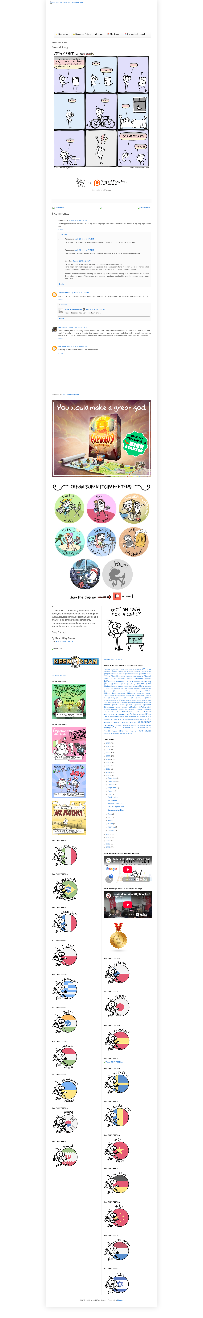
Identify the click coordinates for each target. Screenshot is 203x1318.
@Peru (133, 698)
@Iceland (140, 684)
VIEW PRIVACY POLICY (113, 659)
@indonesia (108, 686)
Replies (64, 234)
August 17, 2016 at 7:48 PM (77, 346)
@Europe (109, 681)
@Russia (122, 700)
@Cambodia (134, 673)
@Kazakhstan (115, 688)
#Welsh (122, 733)
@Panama (126, 698)
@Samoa (128, 700)
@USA (114, 709)
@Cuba (128, 676)
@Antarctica (137, 669)
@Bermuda (114, 673)
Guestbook (62, 327)
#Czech (113, 714)
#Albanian (107, 712)
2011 (108, 847)
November (112, 781)
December (112, 778)
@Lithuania (107, 691)
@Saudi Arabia (146, 700)
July (110, 794)
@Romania (114, 700)
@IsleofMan (128, 686)
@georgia (137, 681)
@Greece (114, 684)
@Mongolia (121, 693)
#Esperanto (140, 714)
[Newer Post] (144, 207)
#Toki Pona (129, 731)
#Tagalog (115, 731)
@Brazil (127, 673)
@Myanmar (140, 693)
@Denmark (147, 676)
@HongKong (130, 684)
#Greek (148, 717)
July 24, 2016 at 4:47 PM (84, 239)
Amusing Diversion (115, 804)
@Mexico (148, 691)
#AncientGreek (116, 712)
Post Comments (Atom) (70, 395)
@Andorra (128, 669)
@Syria (118, 707)
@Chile (149, 673)
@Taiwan (125, 707)
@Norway (111, 698)
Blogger (120, 1300)
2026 (108, 743)
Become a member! (59, 675)
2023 (108, 753)
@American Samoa (117, 669)
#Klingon (125, 722)
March (110, 824)
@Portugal (107, 700)
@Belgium (107, 673)
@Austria (130, 671)
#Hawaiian (107, 719)
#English (132, 714)
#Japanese (108, 722)
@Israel (135, 686)
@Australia (122, 671)
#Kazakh (117, 722)
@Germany (146, 681)
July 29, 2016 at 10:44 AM (95, 309)
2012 (108, 844)
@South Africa (140, 702)
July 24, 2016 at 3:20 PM (78, 220)
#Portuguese (108, 728)
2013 (108, 841)
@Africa (107, 669)
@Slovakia (123, 702)
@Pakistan (119, 698)
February (111, 827)
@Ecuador (121, 678)
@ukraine (107, 709)
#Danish (119, 714)
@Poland (148, 698)
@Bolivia (121, 673)
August (111, 791)
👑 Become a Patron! (81, 34)
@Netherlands (109, 696)
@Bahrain (138, 671)
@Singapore (115, 702)
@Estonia (148, 678)
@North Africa (140, 696)
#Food (125, 717)
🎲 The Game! (113, 34)
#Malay (133, 725)
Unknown (62, 346)
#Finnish (118, 717)
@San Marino (136, 700)
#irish (142, 719)
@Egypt (129, 678)
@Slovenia (131, 702)
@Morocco (131, 693)
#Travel (139, 730)
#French (132, 717)
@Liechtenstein (146, 688)
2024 (108, 750)
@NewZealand (120, 695)
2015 (108, 834)
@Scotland (107, 702)
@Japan (107, 689)
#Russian (126, 728)
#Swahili (148, 728)
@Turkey (142, 707)
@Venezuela (123, 709)
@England (139, 678)
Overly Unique (113, 797)
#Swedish (107, 731)
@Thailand (133, 707)
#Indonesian (135, 719)
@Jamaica (148, 686)
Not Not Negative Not (116, 807)
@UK (149, 707)
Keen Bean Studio (65, 641)
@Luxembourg (117, 691)
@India (148, 684)
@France (129, 681)
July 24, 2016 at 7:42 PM (84, 250)
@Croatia (122, 676)
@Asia (114, 671)
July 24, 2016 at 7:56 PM (79, 293)
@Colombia (114, 676)
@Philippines (140, 698)
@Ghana (107, 684)
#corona (107, 714)
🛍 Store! (99, 34)
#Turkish (148, 731)
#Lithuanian (126, 725)
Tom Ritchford (63, 293)
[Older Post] (58, 207)
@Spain (129, 705)
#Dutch (125, 714)
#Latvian (118, 725)
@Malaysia (139, 691)
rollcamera (128, 733)
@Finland (120, 681)
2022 (108, 756)
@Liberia (137, 688)
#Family (111, 717)
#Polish (148, 725)
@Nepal (148, 693)
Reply (60, 229)
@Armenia (107, 671)
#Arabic (125, 712)
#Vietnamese (115, 733)
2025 (108, 746)
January (111, 830)
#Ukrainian (107, 733)
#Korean (132, 722)
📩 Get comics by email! (134, 34)
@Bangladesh (146, 671)
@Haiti (122, 684)
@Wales (140, 709)
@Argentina (146, 669)
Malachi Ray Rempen (73, 309)
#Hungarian (127, 719)
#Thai (121, 731)
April (110, 820)
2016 (108, 775)
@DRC (106, 678)
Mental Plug (112, 800)
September (112, 788)
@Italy (141, 686)
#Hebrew (114, 719)
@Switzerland (109, 707)
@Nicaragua (130, 695)
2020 (108, 762)
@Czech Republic (137, 676)
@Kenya (124, 688)
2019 (108, 766)
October (111, 785)
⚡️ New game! (62, 34)
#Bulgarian (132, 712)
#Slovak (133, 728)
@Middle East (110, 693)
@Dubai (113, 678)
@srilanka (137, 705)
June (110, 814)
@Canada (142, 674)
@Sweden (147, 705)
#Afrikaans (147, 709)
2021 (108, 759)
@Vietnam (131, 709)
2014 (108, 837)
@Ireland (121, 686)
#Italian (148, 719)
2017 (108, 772)
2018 (108, 769)
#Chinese (147, 712)
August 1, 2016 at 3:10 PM (77, 327)
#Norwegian (141, 725)
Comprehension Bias (116, 810)
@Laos (130, 688)
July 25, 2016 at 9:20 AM (82, 261)
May (110, 817)
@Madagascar (129, 691)
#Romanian (118, 728)
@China (107, 676)
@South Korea (118, 705)
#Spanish (141, 728)
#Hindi (120, 719)
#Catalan (140, 712)
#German (141, 717)
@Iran (115, 686)
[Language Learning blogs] (119, 952)
